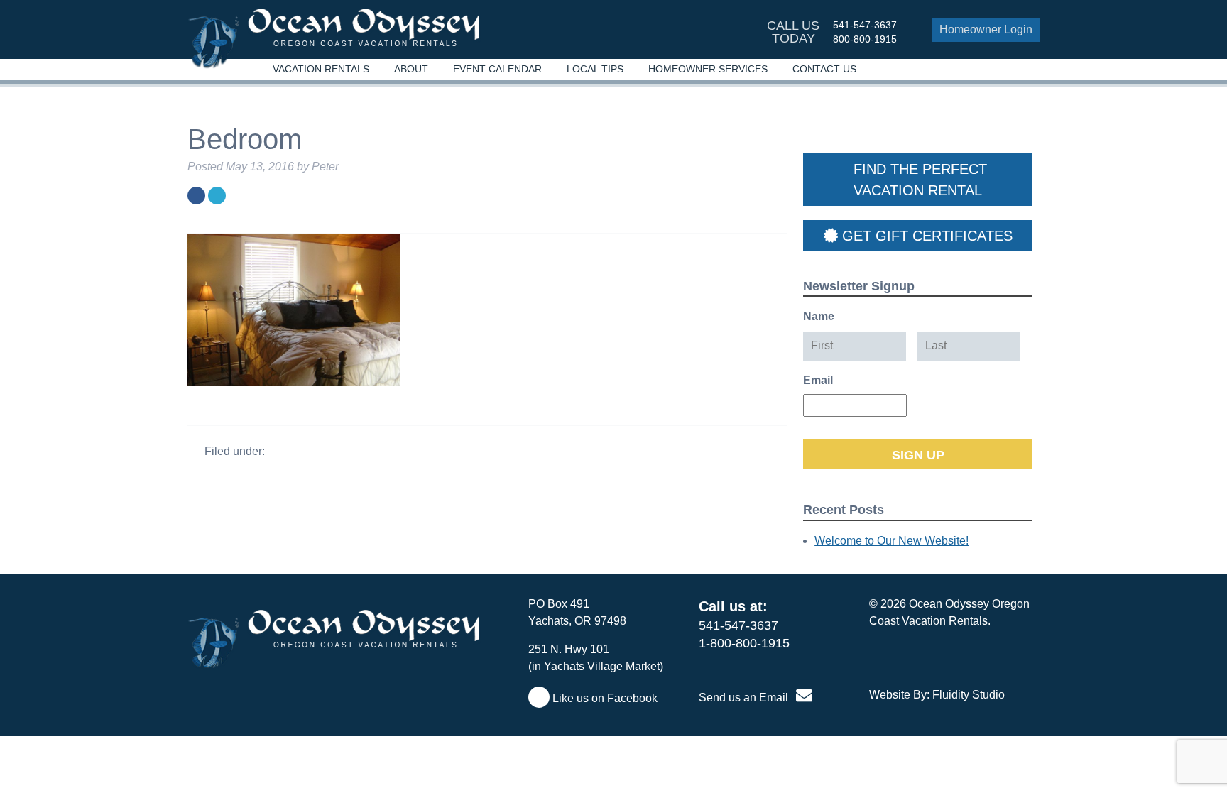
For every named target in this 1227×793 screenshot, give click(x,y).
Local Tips (595, 69)
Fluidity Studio (968, 695)
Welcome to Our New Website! (891, 541)
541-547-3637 (865, 25)
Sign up (918, 455)
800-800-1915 (865, 39)
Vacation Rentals (321, 69)
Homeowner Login (985, 29)
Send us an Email (745, 697)
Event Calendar (497, 69)
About (411, 69)
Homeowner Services (708, 69)
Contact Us (824, 69)
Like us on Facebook (604, 698)
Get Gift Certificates (925, 236)
